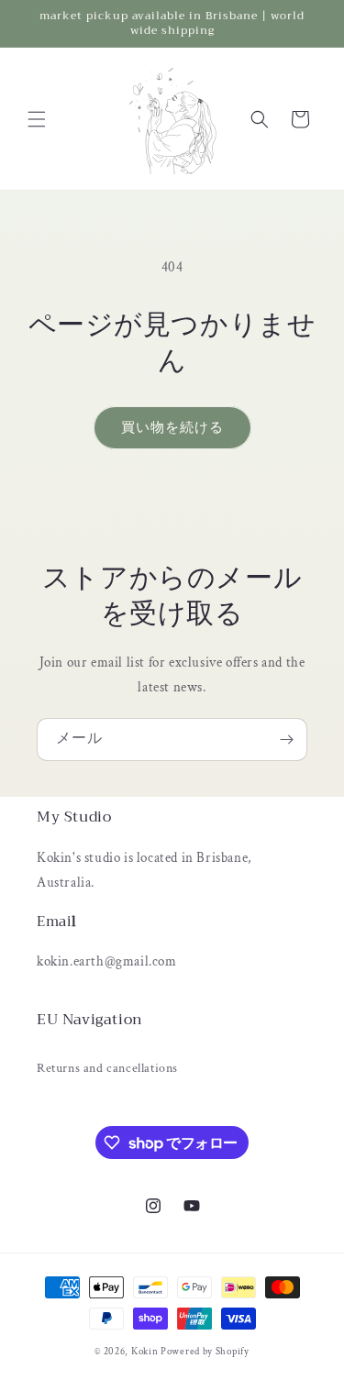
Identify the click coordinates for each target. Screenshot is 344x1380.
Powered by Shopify (205, 1351)
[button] (37, 119)
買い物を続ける (172, 427)
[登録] (286, 739)
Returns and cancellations (107, 1068)
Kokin (146, 1351)
